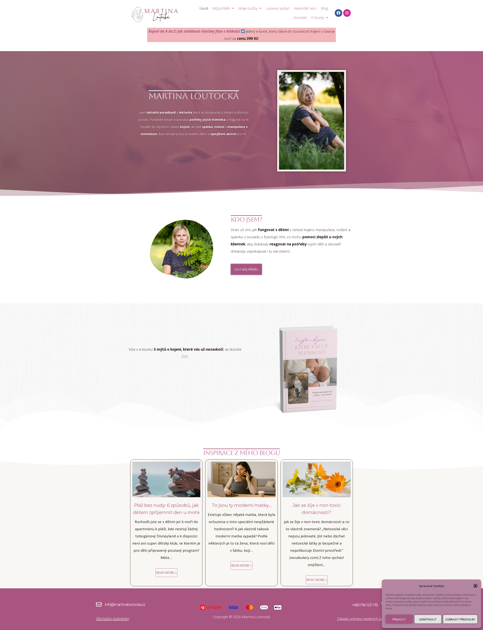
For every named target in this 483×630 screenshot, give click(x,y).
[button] (475, 586)
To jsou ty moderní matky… (241, 505)
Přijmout (399, 619)
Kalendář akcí (305, 8)
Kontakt (300, 17)
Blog (324, 8)
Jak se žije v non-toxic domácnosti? (316, 508)
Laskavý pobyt (277, 8)
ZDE (184, 356)
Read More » (166, 572)
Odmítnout (428, 619)
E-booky (318, 17)
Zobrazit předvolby (460, 619)
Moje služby (248, 8)
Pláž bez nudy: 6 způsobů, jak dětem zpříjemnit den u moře (166, 508)
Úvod (203, 8)
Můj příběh (221, 8)
